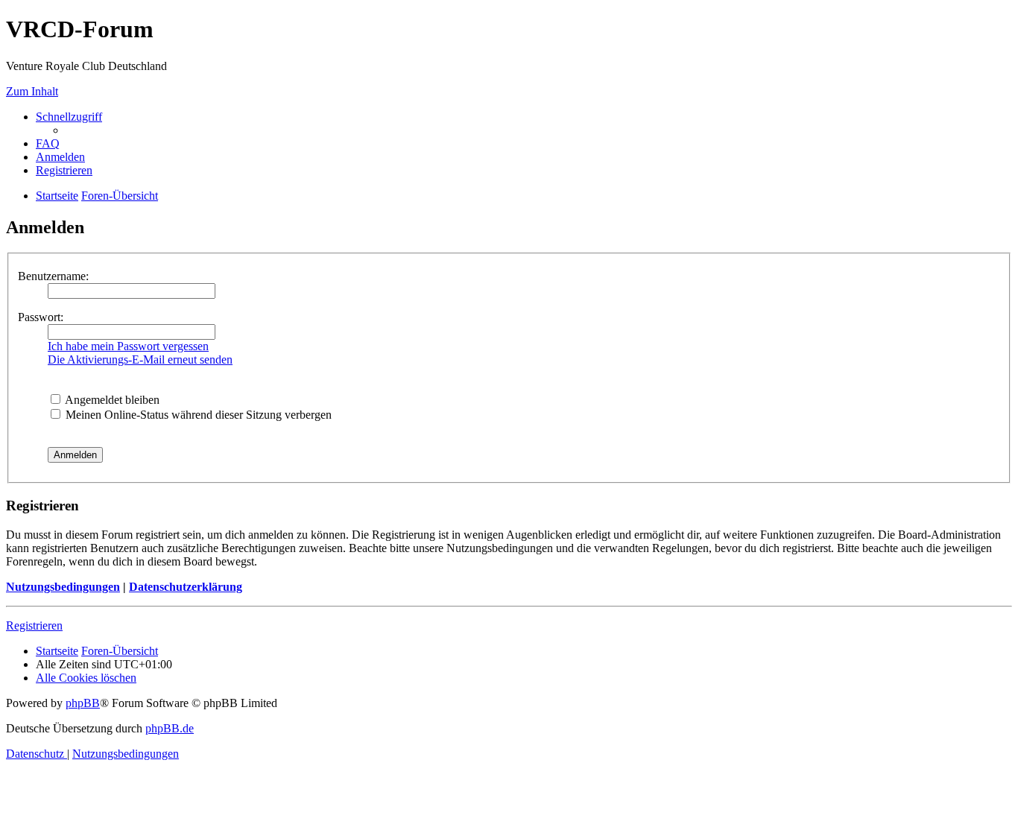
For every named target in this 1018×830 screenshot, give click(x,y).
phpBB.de (169, 728)
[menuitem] (48, 143)
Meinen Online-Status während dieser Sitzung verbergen (197, 414)
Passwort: (40, 317)
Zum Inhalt (32, 91)
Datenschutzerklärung (185, 586)
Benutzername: (53, 276)
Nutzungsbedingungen (63, 586)
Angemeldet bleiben (111, 399)
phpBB (83, 703)
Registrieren (34, 625)
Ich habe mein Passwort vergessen (128, 346)
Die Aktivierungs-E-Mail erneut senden (140, 359)
